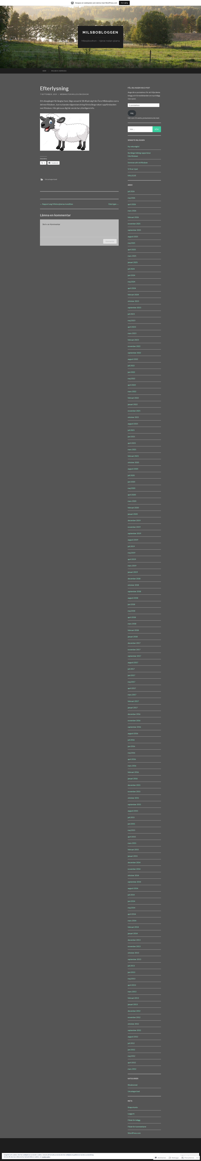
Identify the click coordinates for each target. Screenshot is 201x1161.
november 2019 (134, 527)
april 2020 (132, 495)
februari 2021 (133, 456)
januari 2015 (133, 856)
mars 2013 (132, 991)
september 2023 (134, 307)
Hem (44, 71)
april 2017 (132, 688)
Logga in (131, 1114)
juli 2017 (131, 669)
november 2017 (134, 649)
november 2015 (134, 791)
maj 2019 (131, 553)
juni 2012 (131, 1049)
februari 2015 (133, 849)
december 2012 (134, 1011)
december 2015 (134, 785)
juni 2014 (131, 901)
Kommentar (110, 241)
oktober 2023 (133, 301)
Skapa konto (133, 1107)
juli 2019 (131, 546)
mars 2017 (132, 694)
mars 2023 (132, 333)
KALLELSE (132, 175)
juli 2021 (131, 430)
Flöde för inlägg (134, 1120)
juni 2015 (131, 824)
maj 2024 (131, 281)
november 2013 (134, 946)
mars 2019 (132, 565)
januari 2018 (133, 636)
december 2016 (134, 714)
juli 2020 (131, 475)
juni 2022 (131, 372)
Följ (131, 113)
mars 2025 (132, 256)
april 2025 (132, 249)
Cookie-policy (46, 1157)
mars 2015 (132, 843)
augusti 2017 (133, 662)
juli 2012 (131, 1043)
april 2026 (132, 204)
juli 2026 (131, 191)
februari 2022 (133, 398)
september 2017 (134, 656)
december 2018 (134, 578)
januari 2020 (133, 514)
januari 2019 (133, 572)
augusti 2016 (133, 733)
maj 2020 (131, 488)
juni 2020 (131, 482)
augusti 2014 (133, 888)
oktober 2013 (133, 953)
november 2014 (134, 869)
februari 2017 (133, 701)
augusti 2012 (133, 1036)
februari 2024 (133, 294)
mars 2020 (132, 501)
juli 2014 (131, 895)
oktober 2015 (133, 798)
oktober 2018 (133, 585)
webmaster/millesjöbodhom (74, 94)
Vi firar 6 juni (133, 169)
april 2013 (132, 985)
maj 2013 (131, 978)
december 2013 (134, 940)
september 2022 (134, 353)
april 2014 (132, 914)
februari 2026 (133, 217)
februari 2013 (133, 998)
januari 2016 (133, 778)
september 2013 (134, 959)
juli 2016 (131, 740)
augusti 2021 (133, 424)
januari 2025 (133, 262)
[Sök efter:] (144, 129)
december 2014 (134, 862)
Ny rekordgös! (133, 146)
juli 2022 (131, 365)
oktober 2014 (133, 875)
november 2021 (134, 411)
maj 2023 (131, 320)
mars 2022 (132, 391)
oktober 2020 (133, 462)
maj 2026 (131, 198)
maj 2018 (131, 611)
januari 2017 (133, 707)
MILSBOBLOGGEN (100, 32)
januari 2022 (133, 404)
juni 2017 (131, 675)
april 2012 (132, 1062)
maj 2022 (131, 378)
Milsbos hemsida (59, 71)
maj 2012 (131, 1056)
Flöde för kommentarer (137, 1126)
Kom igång (124, 3)
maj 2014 (131, 907)
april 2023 (132, 327)
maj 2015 (131, 830)
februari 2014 (133, 927)
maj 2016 (131, 753)
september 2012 (134, 1030)
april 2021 (132, 443)
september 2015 (134, 804)
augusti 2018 (133, 598)
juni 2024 (131, 275)
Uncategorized (51, 179)
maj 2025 (131, 243)
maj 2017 (131, 682)
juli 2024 (131, 269)
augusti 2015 (133, 811)
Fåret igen (113, 204)
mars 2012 (132, 1069)
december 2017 (134, 643)
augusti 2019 (133, 540)
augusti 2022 (133, 359)
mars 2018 (132, 624)
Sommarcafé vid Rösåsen (138, 162)
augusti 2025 (133, 236)
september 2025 (134, 230)
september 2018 (134, 591)
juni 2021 (131, 436)
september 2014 (134, 882)
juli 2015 (131, 817)
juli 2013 (131, 966)
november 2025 (134, 223)
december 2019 (134, 520)
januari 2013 (133, 1004)
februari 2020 (133, 507)
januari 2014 (133, 933)
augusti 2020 (133, 469)
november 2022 (134, 346)
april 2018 (132, 617)
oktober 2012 (133, 1024)
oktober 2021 (133, 417)
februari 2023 (133, 340)
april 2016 (132, 759)
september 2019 (134, 533)
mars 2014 (132, 920)
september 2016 (134, 727)
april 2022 (132, 385)
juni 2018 (131, 604)
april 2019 (132, 559)
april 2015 (132, 837)
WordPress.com (134, 1133)
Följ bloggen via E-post (139, 88)
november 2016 (134, 720)
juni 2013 (131, 972)
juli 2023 (131, 314)
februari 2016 (133, 772)
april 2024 (132, 288)
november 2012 (134, 1017)
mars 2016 (132, 766)
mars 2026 (132, 211)
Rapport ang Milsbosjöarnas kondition (56, 204)
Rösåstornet (132, 1085)
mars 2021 (132, 449)
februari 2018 (133, 630)
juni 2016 (131, 746)
